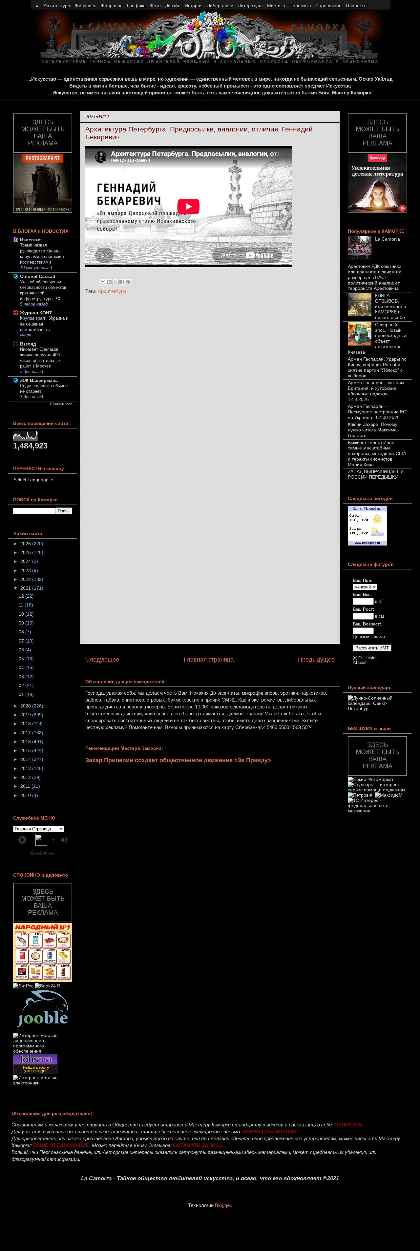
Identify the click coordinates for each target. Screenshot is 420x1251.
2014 (26, 759)
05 (22, 658)
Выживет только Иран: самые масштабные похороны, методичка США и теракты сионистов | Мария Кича (377, 453)
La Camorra (387, 239)
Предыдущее (316, 659)
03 (22, 676)
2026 (26, 543)
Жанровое (111, 5)
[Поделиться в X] (115, 282)
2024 (26, 561)
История (194, 5)
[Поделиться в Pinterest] (128, 282)
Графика (136, 5)
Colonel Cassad (37, 276)
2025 (26, 552)
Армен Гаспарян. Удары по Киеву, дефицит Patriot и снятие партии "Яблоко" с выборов (377, 367)
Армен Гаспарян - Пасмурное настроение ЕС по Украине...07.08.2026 (377, 412)
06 (22, 649)
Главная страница (209, 659)
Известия (31, 239)
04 (22, 667)
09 (22, 623)
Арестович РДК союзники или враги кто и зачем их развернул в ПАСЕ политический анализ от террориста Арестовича (374, 277)
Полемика (300, 5)
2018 (26, 723)
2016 (26, 741)
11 (22, 604)
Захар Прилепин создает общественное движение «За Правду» (178, 760)
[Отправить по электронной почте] (103, 282)
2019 (26, 714)
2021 (26, 588)
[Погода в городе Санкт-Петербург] (367, 543)
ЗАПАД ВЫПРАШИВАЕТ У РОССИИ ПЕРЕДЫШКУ (375, 474)
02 (22, 685)
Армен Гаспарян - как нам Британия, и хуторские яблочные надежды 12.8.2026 (376, 391)
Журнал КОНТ (36, 312)
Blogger (223, 1205)
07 (22, 641)
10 (22, 614)
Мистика (276, 5)
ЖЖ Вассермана (39, 380)
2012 (26, 777)
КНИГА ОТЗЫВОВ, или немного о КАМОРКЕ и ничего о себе (390, 306)
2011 (26, 786)
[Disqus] (210, 387)
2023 (26, 570)
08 (22, 631)
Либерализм (220, 5)
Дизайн (172, 5)
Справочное (328, 5)
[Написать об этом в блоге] (109, 282)
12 (22, 596)
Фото (155, 5)
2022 (26, 579)
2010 (26, 795)
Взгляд (28, 344)
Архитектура (112, 291)
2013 (26, 768)
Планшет (355, 5)
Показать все (61, 404)
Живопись (85, 5)
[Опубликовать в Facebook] (121, 282)
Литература (250, 5)
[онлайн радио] (43, 854)
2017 (26, 732)
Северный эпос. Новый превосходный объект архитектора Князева (377, 338)
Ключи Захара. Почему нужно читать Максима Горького (372, 430)
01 (22, 694)
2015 (26, 750)
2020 (26, 705)
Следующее (102, 659)
